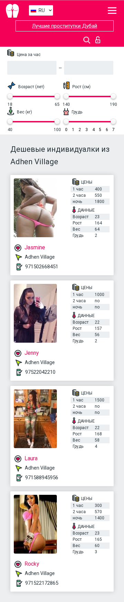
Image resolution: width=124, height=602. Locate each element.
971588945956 (41, 477)
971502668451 (41, 266)
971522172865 (41, 583)
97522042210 (40, 372)
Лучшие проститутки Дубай (64, 26)
